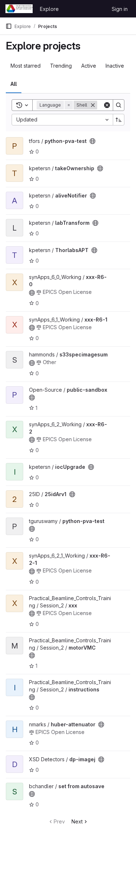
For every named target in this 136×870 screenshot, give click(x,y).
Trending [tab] (61, 66)
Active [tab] (88, 66)
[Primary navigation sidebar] (9, 26)
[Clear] (107, 105)
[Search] (118, 105)
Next (77, 821)
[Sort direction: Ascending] (118, 119)
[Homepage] (19, 9)
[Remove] (92, 105)
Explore (49, 9)
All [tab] (14, 84)
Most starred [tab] (26, 66)
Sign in (120, 9)
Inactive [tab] (115, 66)
